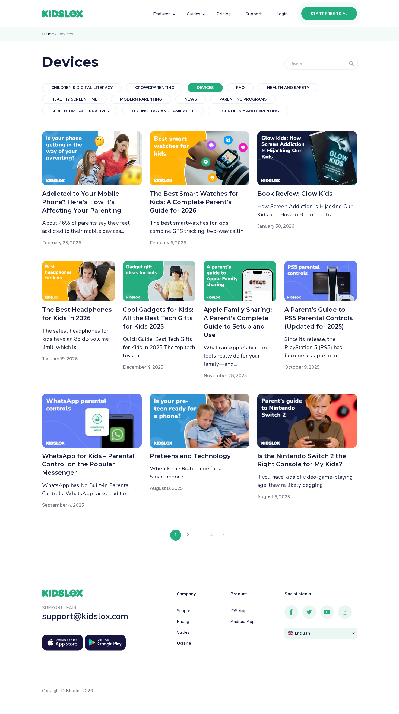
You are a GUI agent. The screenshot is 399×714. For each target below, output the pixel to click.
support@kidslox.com (85, 616)
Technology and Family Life (162, 110)
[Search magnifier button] (351, 63)
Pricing (183, 622)
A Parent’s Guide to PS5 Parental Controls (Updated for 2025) (318, 318)
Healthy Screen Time (74, 99)
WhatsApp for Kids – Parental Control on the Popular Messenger (88, 464)
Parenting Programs (243, 99)
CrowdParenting (154, 87)
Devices (205, 87)
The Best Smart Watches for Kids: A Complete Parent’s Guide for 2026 (194, 202)
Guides (183, 632)
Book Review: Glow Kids (294, 193)
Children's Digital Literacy (82, 87)
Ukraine (184, 643)
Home (48, 33)
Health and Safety (288, 87)
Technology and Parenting (248, 110)
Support (184, 611)
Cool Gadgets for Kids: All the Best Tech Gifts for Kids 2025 (158, 318)
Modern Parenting (141, 99)
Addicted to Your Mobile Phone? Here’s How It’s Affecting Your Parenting (81, 202)
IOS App (238, 611)
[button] (320, 633)
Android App (242, 622)
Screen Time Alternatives (80, 110)
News (191, 99)
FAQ (240, 87)
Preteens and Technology (190, 456)
